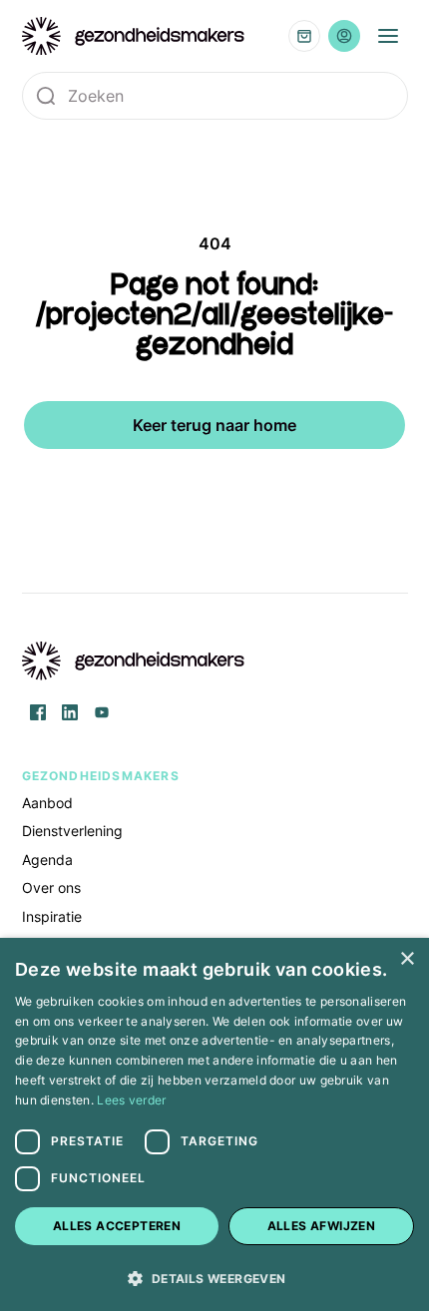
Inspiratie (52, 916)
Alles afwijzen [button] (321, 1225)
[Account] (344, 36)
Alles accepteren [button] (117, 1225)
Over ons (51, 887)
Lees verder (131, 1099)
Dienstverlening (72, 830)
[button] (214, 1277)
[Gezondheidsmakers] (133, 36)
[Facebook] (38, 712)
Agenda (47, 859)
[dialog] (214, 1124)
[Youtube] (102, 712)
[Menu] (388, 36)
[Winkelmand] (304, 36)
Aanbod (47, 802)
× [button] (406, 959)
